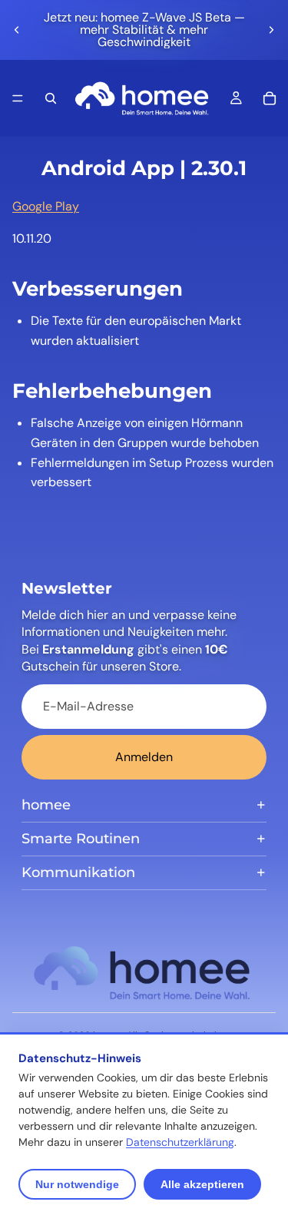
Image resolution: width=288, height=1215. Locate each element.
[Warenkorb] (269, 98)
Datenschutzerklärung (180, 1142)
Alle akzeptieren (202, 1184)
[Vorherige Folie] (17, 30)
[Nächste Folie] (271, 30)
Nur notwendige (77, 1184)
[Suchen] (51, 98)
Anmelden (144, 757)
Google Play (45, 206)
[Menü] (17, 98)
